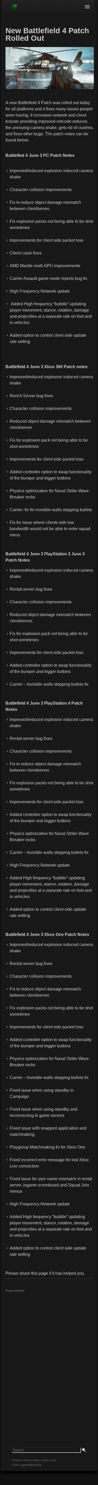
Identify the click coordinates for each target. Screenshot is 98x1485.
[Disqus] (49, 1361)
